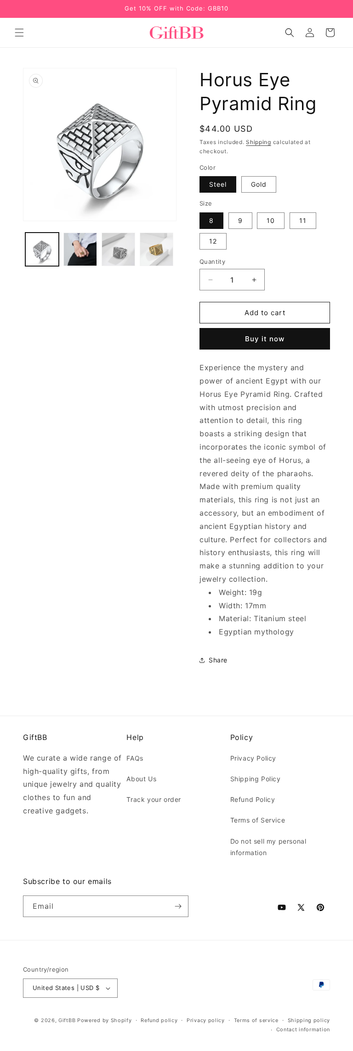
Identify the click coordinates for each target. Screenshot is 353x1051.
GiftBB (66, 1020)
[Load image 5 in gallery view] (156, 249)
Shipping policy (309, 1020)
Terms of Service (257, 820)
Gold (259, 184)
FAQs (134, 758)
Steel (218, 184)
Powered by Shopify (104, 1020)
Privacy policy (206, 1020)
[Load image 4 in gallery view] (118, 249)
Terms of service (256, 1020)
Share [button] (218, 660)
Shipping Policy (255, 779)
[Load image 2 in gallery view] (80, 249)
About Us (141, 779)
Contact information (303, 1029)
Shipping (258, 142)
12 (213, 241)
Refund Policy (252, 799)
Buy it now (265, 338)
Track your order (153, 799)
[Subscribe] (178, 906)
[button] (19, 32)
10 (271, 220)
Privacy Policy (253, 758)
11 (303, 220)
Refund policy (159, 1020)
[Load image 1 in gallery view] (42, 249)
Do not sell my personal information (268, 846)
